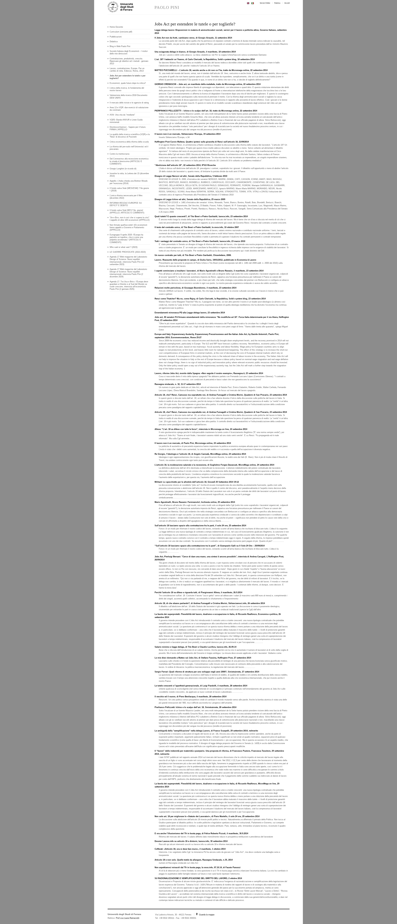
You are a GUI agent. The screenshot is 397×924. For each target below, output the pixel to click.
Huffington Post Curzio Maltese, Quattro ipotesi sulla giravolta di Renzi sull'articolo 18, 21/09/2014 (202, 142)
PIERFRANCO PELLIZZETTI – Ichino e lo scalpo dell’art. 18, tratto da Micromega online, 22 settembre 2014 (206, 111)
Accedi (287, 3)
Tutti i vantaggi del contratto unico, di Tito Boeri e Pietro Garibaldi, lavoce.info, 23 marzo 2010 (200, 241)
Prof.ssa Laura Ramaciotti (127, 918)
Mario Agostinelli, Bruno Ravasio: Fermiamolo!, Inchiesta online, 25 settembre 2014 (195, 502)
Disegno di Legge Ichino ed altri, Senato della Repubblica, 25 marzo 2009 (190, 199)
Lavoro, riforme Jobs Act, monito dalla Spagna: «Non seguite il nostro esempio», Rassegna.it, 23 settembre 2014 (209, 373)
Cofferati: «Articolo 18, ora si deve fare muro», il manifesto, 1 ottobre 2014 (190, 849)
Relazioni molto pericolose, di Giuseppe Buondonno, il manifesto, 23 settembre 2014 (195, 288)
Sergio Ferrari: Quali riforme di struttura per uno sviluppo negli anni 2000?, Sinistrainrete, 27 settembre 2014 (207, 672)
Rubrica (277, 3)
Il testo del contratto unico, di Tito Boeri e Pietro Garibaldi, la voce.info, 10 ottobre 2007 (197, 227)
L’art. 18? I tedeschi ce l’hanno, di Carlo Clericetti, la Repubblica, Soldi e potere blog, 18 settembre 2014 (205, 59)
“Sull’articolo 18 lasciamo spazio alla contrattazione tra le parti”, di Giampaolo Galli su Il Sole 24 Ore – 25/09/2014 (210, 546)
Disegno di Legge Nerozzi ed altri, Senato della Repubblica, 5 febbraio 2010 (191, 176)
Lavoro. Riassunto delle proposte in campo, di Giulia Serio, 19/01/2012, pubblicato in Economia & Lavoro (205, 260)
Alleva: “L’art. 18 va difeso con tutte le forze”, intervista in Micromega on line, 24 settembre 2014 (201, 429)
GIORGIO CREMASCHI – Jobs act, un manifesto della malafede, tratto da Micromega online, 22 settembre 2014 (208, 84)
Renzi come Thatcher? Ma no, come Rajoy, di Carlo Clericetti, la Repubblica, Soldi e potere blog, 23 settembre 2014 (210, 298)
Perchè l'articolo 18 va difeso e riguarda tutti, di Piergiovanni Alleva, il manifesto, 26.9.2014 (198, 592)
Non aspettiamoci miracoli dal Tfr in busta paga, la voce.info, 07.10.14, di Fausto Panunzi (198, 867)
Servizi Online (265, 3)
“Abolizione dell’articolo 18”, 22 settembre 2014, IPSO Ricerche (185, 165)
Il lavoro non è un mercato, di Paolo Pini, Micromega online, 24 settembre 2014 (193, 443)
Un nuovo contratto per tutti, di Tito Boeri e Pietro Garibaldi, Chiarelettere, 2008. (193, 255)
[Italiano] (253, 3)
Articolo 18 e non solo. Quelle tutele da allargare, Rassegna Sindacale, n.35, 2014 (194, 860)
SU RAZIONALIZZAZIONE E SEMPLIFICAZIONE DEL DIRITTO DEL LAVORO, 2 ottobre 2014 (198, 878)
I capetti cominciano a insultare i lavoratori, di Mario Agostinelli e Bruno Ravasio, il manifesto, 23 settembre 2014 (209, 271)
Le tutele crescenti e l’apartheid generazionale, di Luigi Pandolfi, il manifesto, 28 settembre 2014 (201, 686)
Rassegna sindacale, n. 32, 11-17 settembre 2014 (178, 384)
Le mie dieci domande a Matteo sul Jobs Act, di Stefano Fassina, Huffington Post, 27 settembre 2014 (203, 658)
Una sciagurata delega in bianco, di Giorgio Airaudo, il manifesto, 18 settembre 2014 (195, 52)
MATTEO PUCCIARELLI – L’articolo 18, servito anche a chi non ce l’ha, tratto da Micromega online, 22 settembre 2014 (211, 70)
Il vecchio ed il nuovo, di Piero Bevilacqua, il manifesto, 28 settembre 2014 (190, 696)
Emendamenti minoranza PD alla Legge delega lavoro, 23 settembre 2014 (190, 312)
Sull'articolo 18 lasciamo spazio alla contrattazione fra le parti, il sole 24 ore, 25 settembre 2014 (200, 525)
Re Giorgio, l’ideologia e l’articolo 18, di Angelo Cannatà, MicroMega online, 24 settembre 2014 (200, 454)
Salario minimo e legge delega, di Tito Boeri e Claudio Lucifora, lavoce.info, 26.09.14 (195, 647)
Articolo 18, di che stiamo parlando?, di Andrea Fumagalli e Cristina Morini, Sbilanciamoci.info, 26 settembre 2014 (210, 603)
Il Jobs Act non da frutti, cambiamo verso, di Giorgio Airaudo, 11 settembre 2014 (193, 38)
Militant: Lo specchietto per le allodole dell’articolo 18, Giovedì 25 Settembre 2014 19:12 (197, 482)
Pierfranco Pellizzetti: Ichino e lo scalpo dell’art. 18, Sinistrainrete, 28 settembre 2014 (195, 707)
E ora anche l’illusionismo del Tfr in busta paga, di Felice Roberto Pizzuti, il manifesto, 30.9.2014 (201, 833)
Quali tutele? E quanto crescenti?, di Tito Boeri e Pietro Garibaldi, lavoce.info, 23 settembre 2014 (201, 216)
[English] (248, 3)
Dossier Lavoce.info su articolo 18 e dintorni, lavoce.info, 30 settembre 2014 (191, 841)
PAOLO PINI (166, 7)
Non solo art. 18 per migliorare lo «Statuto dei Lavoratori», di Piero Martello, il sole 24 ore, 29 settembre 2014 (207, 816)
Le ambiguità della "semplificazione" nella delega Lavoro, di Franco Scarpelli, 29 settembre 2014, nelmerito (206, 731)
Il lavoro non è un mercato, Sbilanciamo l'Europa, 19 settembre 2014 (188, 134)
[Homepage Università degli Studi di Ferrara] (131, 7)
